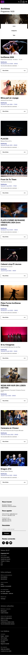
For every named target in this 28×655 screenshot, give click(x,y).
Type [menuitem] (14, 35)
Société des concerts (5, 559)
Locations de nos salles (6, 651)
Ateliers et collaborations (6, 618)
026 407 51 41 (13, 514)
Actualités (3, 641)
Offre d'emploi (4, 638)
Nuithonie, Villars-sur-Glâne (9, 506)
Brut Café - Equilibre (5, 591)
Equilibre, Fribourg (7, 505)
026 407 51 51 (5, 521)
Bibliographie (4, 610)
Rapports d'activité (5, 643)
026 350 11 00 (11, 515)
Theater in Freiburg (5, 561)
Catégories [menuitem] (14, 30)
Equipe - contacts (5, 636)
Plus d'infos (5, 70)
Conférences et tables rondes (7, 622)
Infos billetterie (4, 577)
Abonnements (4, 579)
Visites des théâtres (5, 649)
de (21, 2)
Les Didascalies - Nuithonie (7, 593)
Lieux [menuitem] (14, 26)
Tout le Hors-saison (5, 557)
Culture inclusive (4, 612)
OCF (2, 563)
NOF (2, 564)
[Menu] (26, 1)
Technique (3, 598)
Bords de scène (4, 620)
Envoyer (6, 533)
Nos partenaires (4, 640)
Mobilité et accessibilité (6, 586)
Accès (2, 584)
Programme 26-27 (5, 553)
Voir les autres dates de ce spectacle (9, 65)
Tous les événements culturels (7, 623)
